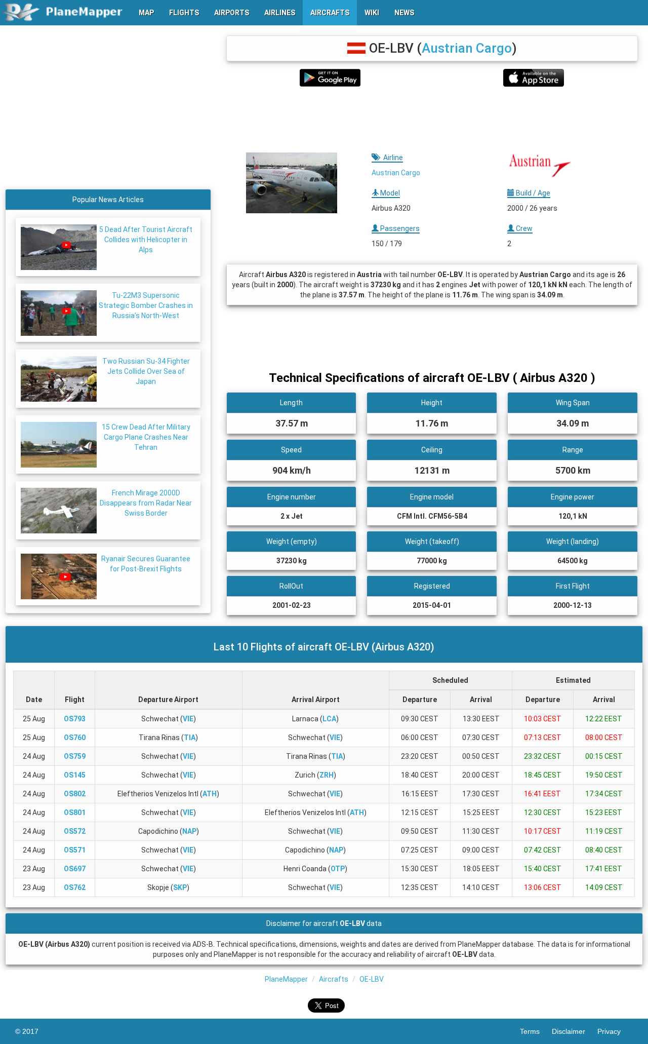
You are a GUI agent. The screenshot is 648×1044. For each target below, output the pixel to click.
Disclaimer (574, 1031)
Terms (536, 1031)
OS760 (75, 737)
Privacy (615, 1031)
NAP (189, 831)
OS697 (75, 869)
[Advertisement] (432, 119)
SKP (180, 887)
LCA (329, 719)
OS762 (75, 887)
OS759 (75, 756)
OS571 (75, 850)
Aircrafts (333, 979)
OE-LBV (371, 979)
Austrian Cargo (467, 48)
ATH (209, 794)
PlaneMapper (286, 979)
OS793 (75, 719)
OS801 (75, 812)
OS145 (75, 775)
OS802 (75, 794)
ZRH (326, 775)
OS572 (75, 831)
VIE (188, 719)
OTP (338, 869)
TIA (189, 737)
